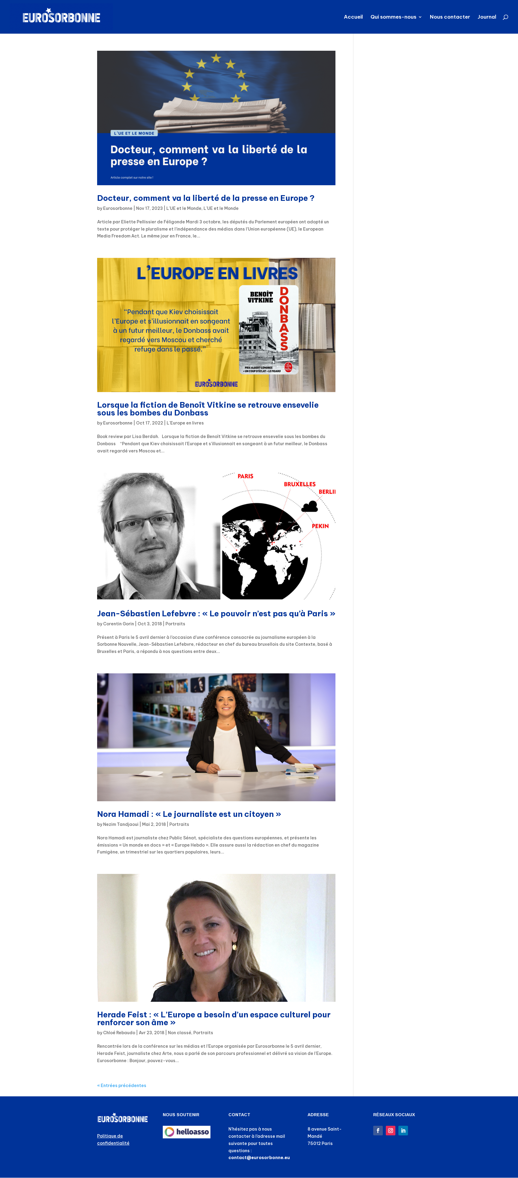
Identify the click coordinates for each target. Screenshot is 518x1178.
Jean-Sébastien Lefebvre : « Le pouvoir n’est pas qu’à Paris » (216, 613)
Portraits (175, 624)
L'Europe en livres (185, 423)
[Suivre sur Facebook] (378, 1130)
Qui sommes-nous (393, 17)
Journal (487, 17)
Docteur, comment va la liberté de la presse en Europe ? (205, 198)
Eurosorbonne (117, 208)
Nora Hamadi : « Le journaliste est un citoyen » (189, 814)
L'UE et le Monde (183, 208)
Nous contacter (450, 17)
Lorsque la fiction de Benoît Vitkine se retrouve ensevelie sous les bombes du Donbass (208, 409)
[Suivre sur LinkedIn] (403, 1130)
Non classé (179, 1032)
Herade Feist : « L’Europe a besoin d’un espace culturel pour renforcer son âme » (214, 1018)
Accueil (353, 17)
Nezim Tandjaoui (120, 824)
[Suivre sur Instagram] (390, 1130)
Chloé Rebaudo (119, 1032)
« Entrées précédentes (121, 1085)
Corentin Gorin (118, 624)
